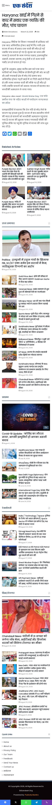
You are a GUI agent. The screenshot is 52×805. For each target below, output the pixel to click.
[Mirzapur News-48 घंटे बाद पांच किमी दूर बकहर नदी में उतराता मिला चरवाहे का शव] (9, 305)
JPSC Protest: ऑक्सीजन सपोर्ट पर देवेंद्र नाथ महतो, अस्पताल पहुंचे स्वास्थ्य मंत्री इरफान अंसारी (34, 709)
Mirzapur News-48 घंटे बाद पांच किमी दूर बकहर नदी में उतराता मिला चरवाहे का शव (34, 304)
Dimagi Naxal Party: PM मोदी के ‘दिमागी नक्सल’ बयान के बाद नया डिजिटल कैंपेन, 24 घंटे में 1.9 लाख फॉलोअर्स (32, 535)
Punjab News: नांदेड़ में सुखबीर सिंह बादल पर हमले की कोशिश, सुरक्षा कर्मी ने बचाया (13, 205)
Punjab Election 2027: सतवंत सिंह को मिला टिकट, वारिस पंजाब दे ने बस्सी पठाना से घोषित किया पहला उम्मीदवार (38, 206)
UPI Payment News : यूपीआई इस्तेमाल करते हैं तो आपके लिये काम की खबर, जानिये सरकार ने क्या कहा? (34, 581)
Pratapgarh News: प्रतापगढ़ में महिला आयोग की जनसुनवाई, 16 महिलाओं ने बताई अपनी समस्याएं (34, 655)
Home (6, 742)
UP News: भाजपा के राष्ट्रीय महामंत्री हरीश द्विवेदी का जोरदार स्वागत (33, 353)
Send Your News (11, 762)
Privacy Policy (10, 750)
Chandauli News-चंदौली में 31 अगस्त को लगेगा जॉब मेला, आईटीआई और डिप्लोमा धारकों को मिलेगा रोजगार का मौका (34, 383)
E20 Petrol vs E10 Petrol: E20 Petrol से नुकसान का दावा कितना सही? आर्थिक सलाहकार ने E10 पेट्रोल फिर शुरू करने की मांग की (34, 551)
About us (8, 746)
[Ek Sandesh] (22, 5)
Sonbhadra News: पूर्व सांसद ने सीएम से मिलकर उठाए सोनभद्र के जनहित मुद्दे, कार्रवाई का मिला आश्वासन (34, 329)
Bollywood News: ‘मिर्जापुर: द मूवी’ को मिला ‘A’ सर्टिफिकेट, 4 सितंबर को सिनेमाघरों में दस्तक (34, 342)
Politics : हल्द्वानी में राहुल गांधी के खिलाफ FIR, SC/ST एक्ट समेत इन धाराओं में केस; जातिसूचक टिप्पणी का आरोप (25, 263)
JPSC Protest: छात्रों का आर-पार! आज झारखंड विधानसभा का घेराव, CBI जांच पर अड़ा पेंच (34, 722)
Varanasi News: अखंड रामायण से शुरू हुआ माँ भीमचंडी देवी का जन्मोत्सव (34, 290)
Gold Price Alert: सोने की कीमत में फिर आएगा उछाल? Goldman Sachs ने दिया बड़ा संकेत (34, 279)
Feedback (8, 758)
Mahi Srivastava (10, 32)
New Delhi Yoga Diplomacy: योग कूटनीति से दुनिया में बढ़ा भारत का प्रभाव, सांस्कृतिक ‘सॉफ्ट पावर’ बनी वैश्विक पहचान (33, 478)
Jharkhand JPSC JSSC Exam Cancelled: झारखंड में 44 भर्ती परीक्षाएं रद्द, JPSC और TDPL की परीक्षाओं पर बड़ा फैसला (34, 695)
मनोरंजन (7, 771)
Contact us (9, 767)
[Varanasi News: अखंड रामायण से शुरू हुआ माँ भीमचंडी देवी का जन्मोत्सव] (9, 293)
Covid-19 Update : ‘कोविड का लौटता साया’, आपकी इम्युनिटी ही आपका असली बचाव (24, 437)
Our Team (8, 754)
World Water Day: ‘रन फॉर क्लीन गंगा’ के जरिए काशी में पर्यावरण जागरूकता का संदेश (25, 99)
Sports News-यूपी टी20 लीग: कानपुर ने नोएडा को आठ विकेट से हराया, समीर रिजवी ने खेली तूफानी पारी (34, 316)
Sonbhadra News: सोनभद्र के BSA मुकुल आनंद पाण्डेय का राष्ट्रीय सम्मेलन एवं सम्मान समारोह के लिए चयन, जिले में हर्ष (33, 368)
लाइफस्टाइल (9, 775)
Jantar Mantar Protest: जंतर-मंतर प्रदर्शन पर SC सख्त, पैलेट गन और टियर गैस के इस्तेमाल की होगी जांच (33, 681)
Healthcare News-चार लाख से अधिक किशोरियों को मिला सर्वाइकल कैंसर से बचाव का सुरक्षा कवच (34, 453)
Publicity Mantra (32, 795)
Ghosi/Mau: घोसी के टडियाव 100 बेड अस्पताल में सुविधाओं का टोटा (34, 464)
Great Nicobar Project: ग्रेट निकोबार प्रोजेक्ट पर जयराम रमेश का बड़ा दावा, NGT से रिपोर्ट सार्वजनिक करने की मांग (34, 566)
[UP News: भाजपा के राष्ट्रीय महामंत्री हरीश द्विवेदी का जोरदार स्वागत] (9, 356)
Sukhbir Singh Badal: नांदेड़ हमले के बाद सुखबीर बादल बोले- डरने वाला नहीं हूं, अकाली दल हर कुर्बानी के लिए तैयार (38, 174)
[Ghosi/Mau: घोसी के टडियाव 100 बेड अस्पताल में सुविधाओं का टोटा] (9, 466)
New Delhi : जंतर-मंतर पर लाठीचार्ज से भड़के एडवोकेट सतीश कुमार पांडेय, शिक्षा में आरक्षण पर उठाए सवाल (34, 668)
